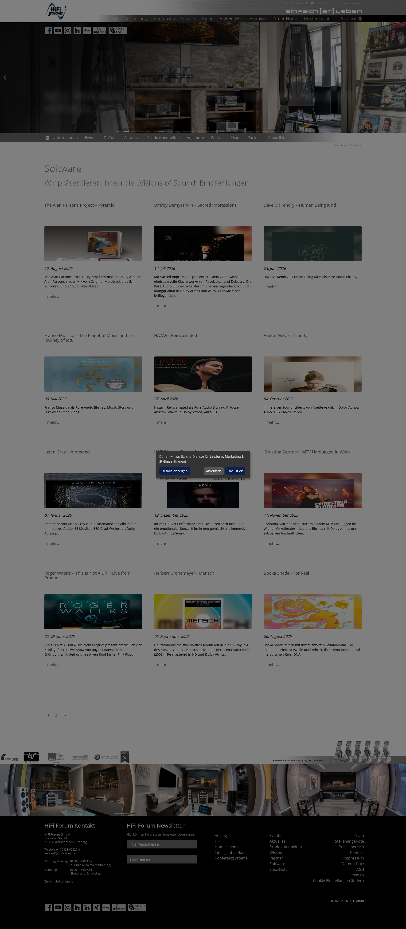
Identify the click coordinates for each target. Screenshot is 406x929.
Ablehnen (213, 471)
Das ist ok (235, 471)
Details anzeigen (175, 471)
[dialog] (203, 464)
